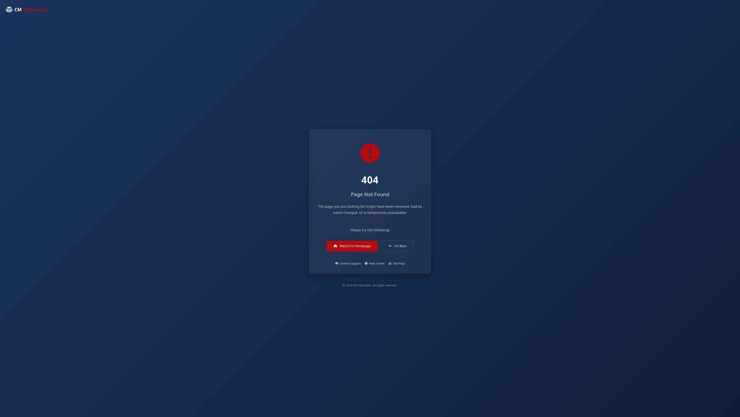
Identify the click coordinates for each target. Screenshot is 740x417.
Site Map (399, 263)
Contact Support (350, 263)
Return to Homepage (355, 246)
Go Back (400, 246)
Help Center (377, 263)
